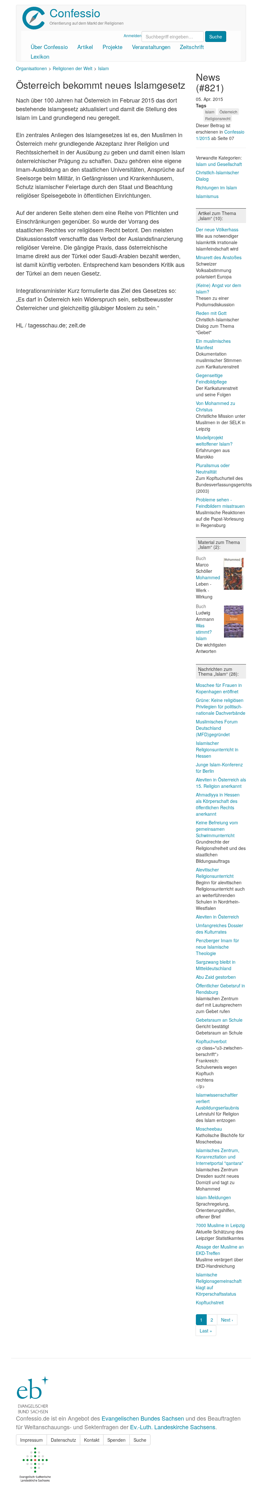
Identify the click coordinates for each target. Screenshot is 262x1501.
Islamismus (207, 196)
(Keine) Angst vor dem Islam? (218, 288)
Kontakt (91, 1440)
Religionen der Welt (72, 68)
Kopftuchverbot (211, 1041)
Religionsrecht (217, 118)
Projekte (112, 47)
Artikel (85, 47)
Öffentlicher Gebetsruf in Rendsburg (220, 988)
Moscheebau (209, 1129)
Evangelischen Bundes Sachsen (143, 1418)
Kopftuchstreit (210, 1302)
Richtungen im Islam (216, 187)
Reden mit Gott (211, 313)
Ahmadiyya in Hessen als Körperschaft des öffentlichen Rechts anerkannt (218, 804)
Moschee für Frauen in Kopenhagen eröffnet (219, 688)
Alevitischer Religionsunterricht (215, 872)
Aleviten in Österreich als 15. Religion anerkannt (221, 782)
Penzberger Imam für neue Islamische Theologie (217, 946)
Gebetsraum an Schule (219, 1020)
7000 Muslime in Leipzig (220, 1225)
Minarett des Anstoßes (219, 257)
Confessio (75, 12)
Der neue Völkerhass (217, 229)
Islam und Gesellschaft (219, 164)
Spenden (116, 1440)
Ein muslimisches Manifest (213, 344)
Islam (103, 68)
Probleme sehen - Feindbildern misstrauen (220, 502)
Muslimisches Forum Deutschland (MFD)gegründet (217, 728)
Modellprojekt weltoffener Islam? (214, 440)
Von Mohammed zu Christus (215, 406)
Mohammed (208, 577)
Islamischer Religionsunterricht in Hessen (217, 749)
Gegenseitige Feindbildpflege (211, 378)
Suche (140, 1440)
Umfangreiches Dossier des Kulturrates (219, 928)
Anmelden (133, 35)
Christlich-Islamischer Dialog (217, 175)
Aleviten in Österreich (217, 916)
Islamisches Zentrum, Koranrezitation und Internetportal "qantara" (219, 1156)
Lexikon (40, 56)
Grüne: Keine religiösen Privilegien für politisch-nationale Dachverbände (220, 706)
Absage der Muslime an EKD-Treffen (220, 1249)
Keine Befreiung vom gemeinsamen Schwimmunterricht (217, 828)
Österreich (228, 111)
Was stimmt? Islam (204, 631)
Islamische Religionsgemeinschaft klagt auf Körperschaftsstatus (219, 1284)
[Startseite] (36, 18)
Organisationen (31, 68)
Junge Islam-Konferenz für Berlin (219, 767)
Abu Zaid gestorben (216, 977)
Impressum (31, 1440)
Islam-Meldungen (213, 1197)
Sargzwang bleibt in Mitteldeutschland (215, 965)
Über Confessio (49, 47)
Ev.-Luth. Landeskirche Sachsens (172, 1427)
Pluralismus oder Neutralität (213, 468)
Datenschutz (63, 1440)
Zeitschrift (192, 47)
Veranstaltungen (151, 47)
